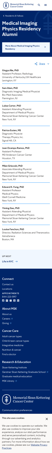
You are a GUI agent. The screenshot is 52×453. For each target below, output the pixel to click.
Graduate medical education (17, 376)
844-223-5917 (9, 296)
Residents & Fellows (14, 16)
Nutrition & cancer (11, 349)
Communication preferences (17, 410)
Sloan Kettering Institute (14, 367)
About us (6, 314)
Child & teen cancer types (15, 341)
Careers (6, 318)
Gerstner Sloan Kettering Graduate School (24, 372)
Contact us (7, 284)
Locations (7, 289)
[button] (26, 47)
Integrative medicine (12, 345)
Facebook (7, 301)
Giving (5, 323)
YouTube (14, 301)
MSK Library (8, 381)
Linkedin (18, 301)
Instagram (3, 301)
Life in (7, 261)
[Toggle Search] (39, 5)
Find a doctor (9, 354)
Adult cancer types (12, 336)
